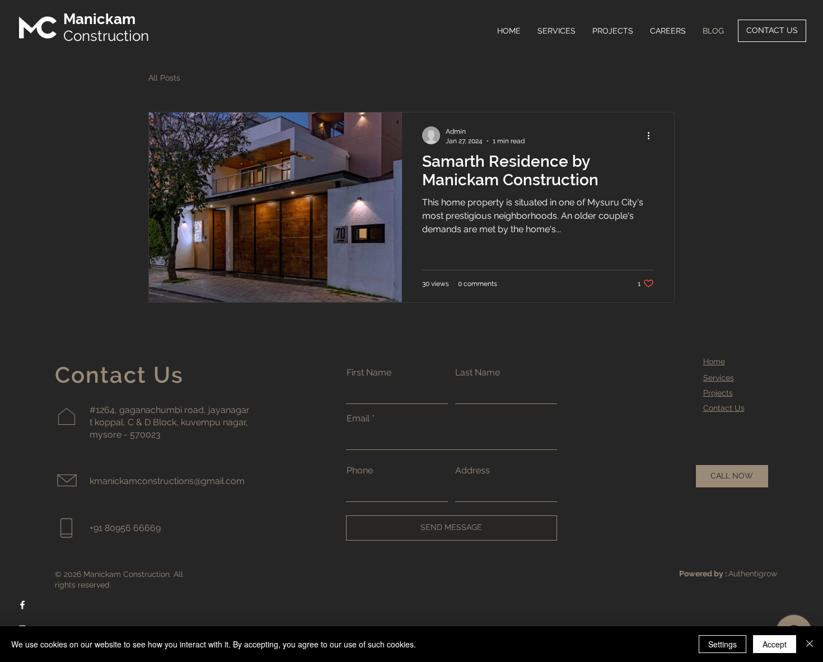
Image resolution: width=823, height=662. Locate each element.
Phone (360, 470)
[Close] (809, 644)
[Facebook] (22, 605)
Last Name (477, 372)
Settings (722, 644)
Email (358, 418)
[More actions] (652, 135)
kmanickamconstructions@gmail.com (167, 481)
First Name (369, 372)
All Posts (164, 77)
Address (472, 470)
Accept (775, 644)
